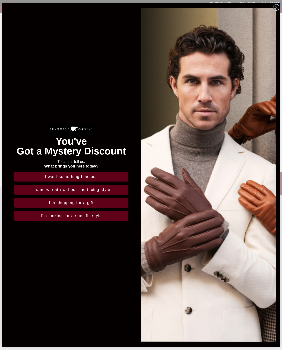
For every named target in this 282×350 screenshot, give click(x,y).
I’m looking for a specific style (71, 215)
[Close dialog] (276, 7)
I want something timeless (71, 176)
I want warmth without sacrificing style (71, 189)
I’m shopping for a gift (71, 202)
